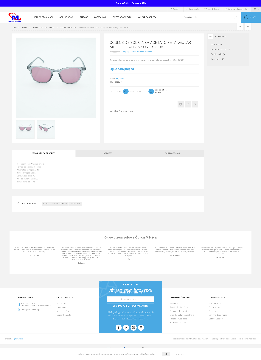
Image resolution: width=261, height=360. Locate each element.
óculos (45, 204)
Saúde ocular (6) (218, 54)
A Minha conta (215, 303)
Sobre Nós (61, 303)
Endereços (213, 311)
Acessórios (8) (217, 59)
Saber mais (180, 354)
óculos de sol (75, 204)
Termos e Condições (179, 322)
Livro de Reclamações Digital (182, 315)
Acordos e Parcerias (65, 311)
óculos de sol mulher (59, 204)
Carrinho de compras (218, 315)
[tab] (44, 153)
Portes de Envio (115, 91)
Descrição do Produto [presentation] (43, 153)
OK (166, 354)
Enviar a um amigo (195, 104)
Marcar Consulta (64, 315)
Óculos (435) (216, 44)
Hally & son (120, 79)
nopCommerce (18, 339)
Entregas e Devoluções (179, 311)
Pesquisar (235, 17)
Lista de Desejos (216, 319)
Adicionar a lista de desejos (181, 104)
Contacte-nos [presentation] (172, 153)
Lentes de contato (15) (220, 49)
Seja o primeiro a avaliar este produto (137, 52)
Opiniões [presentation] (107, 153)
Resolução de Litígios (179, 307)
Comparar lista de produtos (238, 9)
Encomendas (214, 307)
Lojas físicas (62, 307)
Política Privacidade (178, 319)
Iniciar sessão (194, 9)
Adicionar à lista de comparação (188, 104)
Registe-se (176, 9)
